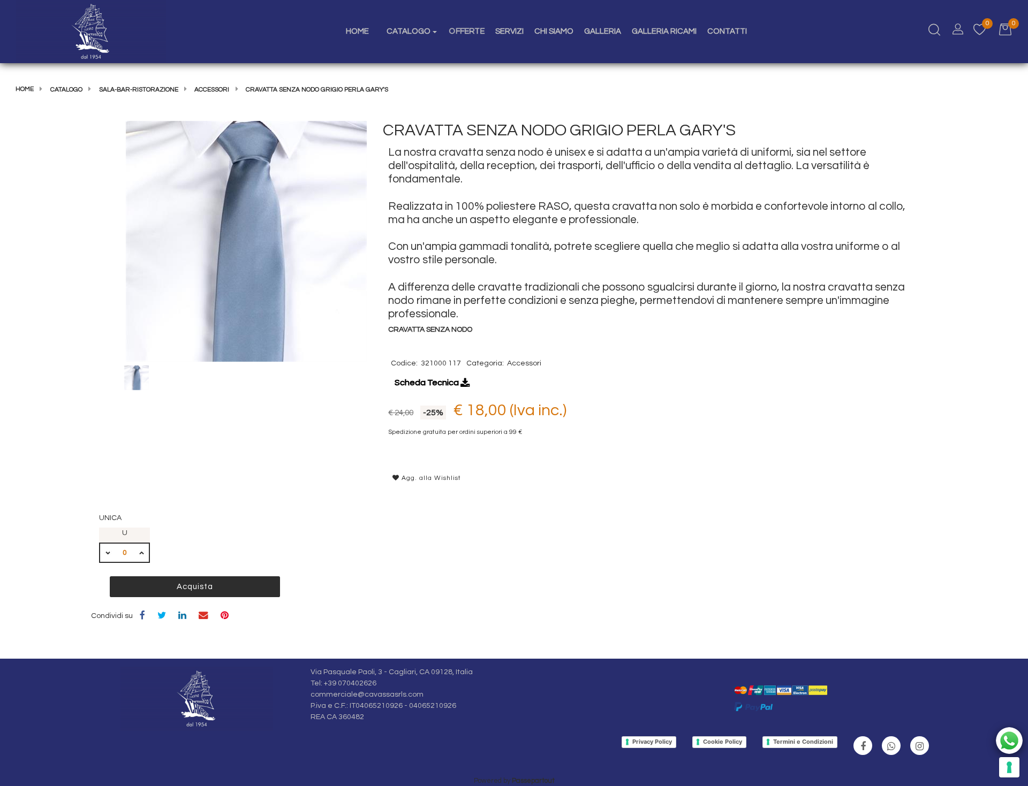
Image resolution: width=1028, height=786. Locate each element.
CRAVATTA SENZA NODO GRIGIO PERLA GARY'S (317, 89)
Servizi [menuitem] (509, 31)
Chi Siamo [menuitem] (553, 31)
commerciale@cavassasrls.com (367, 694)
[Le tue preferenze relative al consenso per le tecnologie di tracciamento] (1009, 767)
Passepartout (533, 780)
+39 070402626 (350, 683)
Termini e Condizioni (803, 741)
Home (25, 89)
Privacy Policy (652, 741)
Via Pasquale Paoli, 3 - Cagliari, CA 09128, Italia (392, 672)
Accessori (211, 89)
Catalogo (66, 89)
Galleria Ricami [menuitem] (664, 31)
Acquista (195, 587)
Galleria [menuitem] (602, 31)
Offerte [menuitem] (467, 30)
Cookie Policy (722, 741)
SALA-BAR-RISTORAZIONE (138, 89)
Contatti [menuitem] (727, 31)
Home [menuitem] (357, 31)
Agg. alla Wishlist (430, 478)
